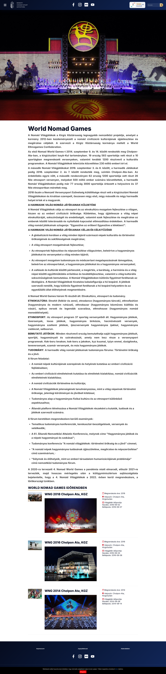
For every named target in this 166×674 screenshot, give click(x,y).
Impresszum (40, 648)
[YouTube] (93, 5)
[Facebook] (73, 5)
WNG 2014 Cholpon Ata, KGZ (66, 591)
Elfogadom (83, 672)
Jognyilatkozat (83, 648)
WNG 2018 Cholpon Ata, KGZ (66, 494)
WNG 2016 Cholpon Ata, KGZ (66, 542)
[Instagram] (80, 5)
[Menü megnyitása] (5, 5)
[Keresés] (161, 5)
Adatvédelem (125, 648)
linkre (116, 669)
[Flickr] (86, 5)
